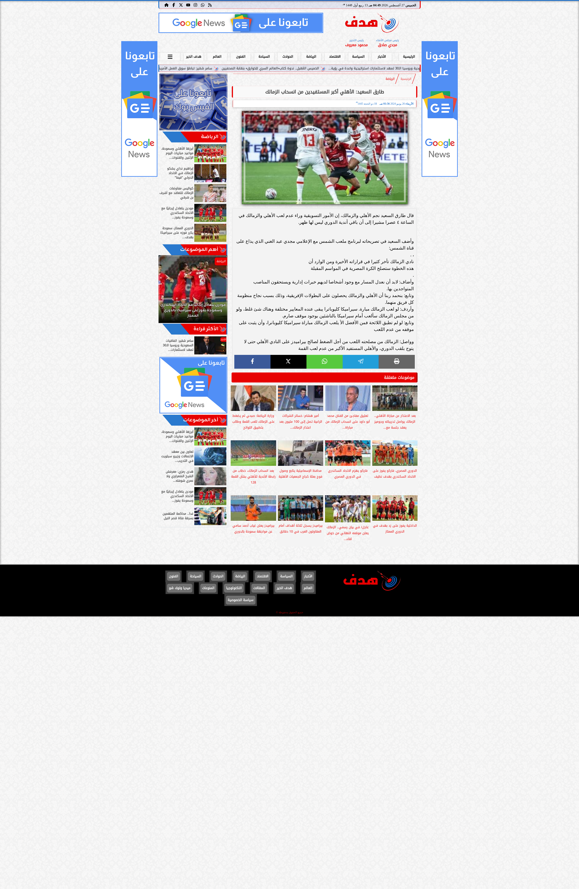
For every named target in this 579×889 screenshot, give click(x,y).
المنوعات (208, 588)
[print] (397, 362)
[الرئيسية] (166, 4)
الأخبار (382, 57)
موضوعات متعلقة (399, 377)
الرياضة (311, 57)
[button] (168, 291)
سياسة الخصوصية (241, 600)
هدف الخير (193, 57)
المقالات (259, 588)
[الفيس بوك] (173, 4)
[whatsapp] (324, 362)
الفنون (240, 57)
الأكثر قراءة (206, 329)
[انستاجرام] (195, 4)
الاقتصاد (335, 57)
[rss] (210, 4)
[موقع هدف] (372, 24)
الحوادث (287, 57)
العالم (217, 57)
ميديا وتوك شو (179, 588)
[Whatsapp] (202, 4)
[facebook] (252, 362)
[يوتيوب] (188, 4)
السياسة (358, 57)
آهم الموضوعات (199, 249)
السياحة (264, 57)
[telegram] (361, 362)
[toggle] (170, 56)
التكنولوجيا (234, 588)
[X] (289, 362)
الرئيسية (409, 57)
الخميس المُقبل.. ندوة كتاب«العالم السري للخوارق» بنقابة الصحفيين (339, 68)
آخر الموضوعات (200, 420)
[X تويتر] (181, 4)
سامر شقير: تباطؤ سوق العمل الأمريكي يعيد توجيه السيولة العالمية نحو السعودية (221, 68)
